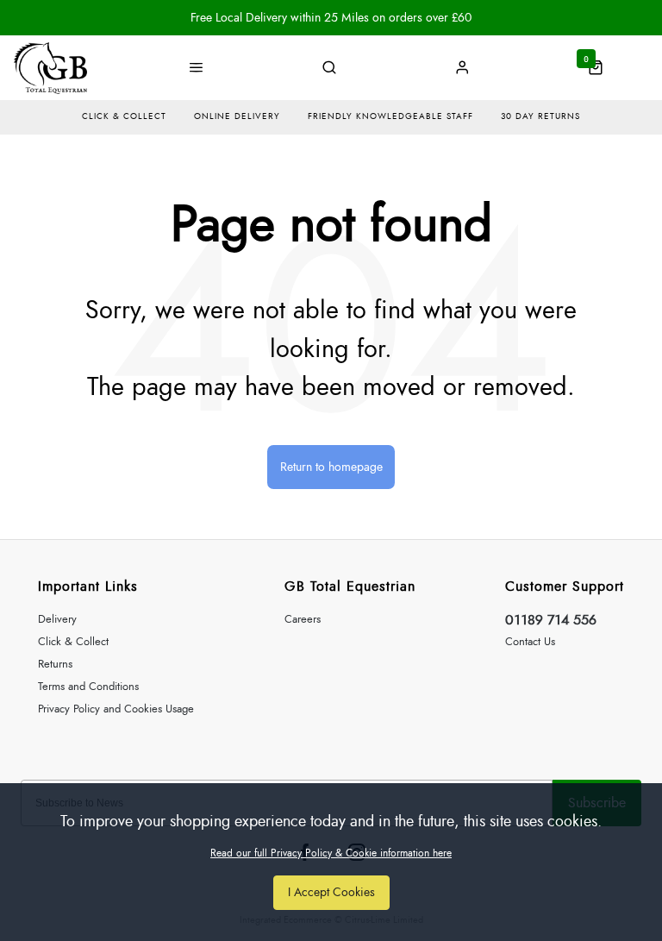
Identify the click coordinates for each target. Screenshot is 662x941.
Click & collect (124, 116)
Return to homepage (331, 467)
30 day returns (540, 116)
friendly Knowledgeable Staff (390, 116)
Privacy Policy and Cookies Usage (116, 709)
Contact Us (530, 642)
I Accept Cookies (331, 892)
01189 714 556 (550, 620)
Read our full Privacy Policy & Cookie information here (331, 853)
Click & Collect (73, 642)
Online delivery (237, 116)
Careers (302, 619)
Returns (55, 664)
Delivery (57, 619)
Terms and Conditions (88, 687)
